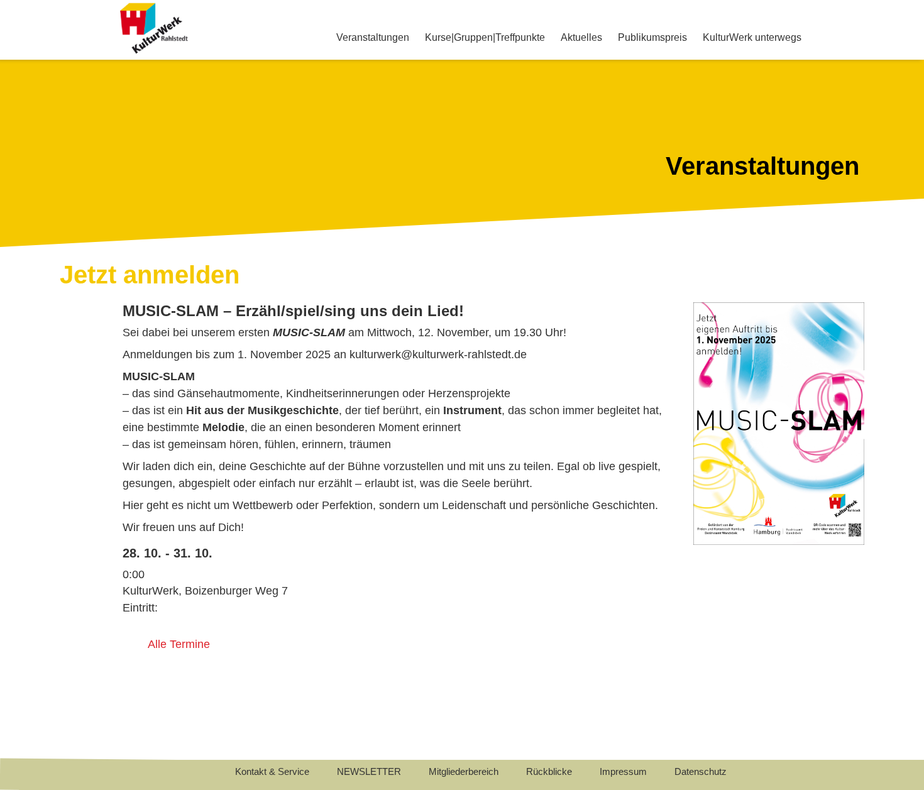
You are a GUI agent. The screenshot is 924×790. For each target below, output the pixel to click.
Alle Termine (179, 644)
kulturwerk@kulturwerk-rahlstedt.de (438, 354)
